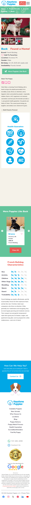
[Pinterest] (18, 497)
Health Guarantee (15, 427)
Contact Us (14, 376)
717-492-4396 (17, 441)
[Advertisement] (15, 185)
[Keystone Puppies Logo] (15, 403)
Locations (15, 417)
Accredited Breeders (15, 430)
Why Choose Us (15, 414)
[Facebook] (3, 497)
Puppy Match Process (15, 424)
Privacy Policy (25, 493)
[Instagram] (8, 497)
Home (3, 9)
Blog (15, 419)
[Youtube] (28, 497)
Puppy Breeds (14, 9)
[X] (13, 497)
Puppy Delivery (15, 422)
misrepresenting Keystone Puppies (9, 486)
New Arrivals (15, 411)
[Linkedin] (23, 497)
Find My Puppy (15, 432)
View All (15, 250)
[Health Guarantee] (15, 119)
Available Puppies (15, 409)
